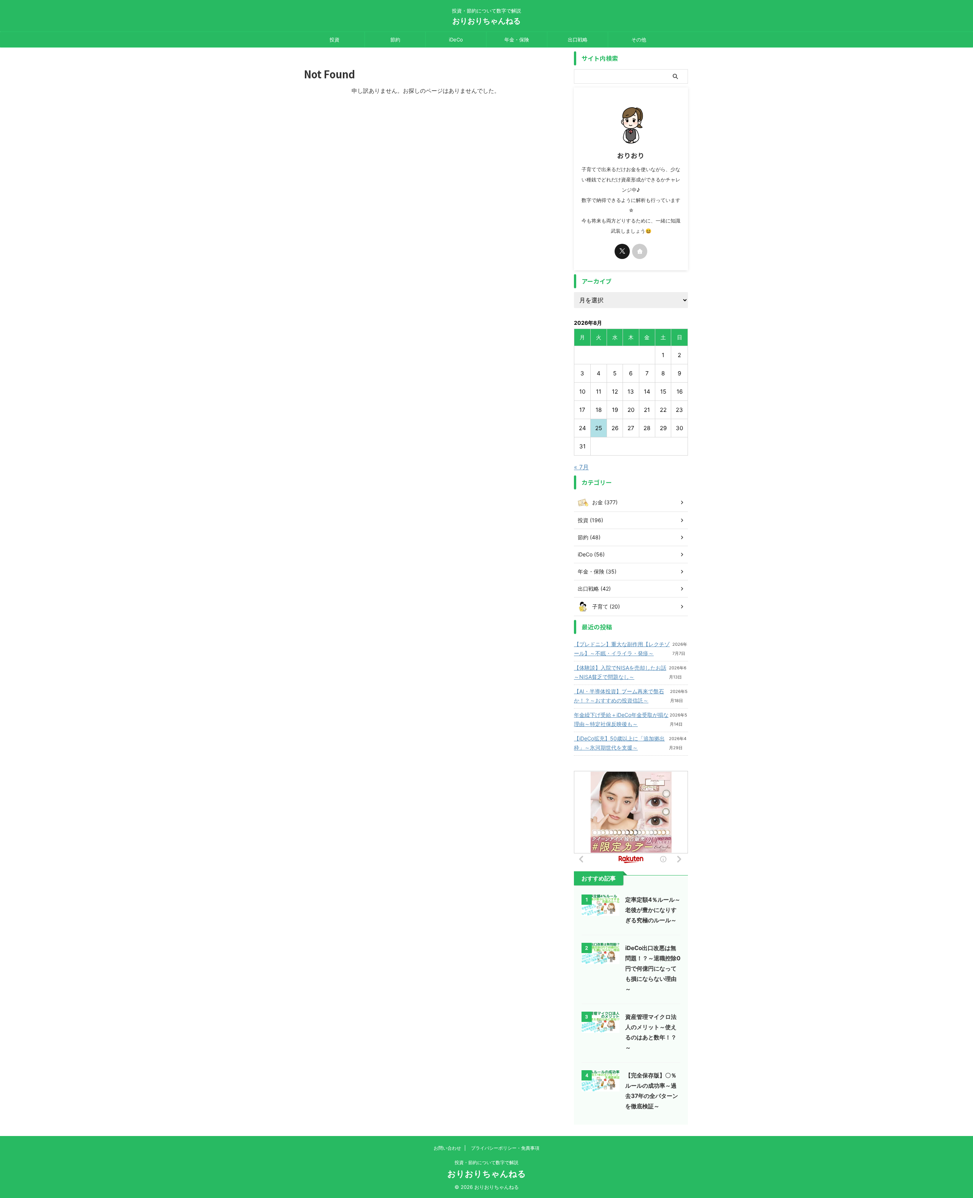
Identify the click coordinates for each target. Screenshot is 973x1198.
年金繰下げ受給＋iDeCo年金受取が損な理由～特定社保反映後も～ (621, 719)
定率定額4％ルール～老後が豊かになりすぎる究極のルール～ (652, 910)
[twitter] (622, 251)
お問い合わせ (447, 1148)
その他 (638, 40)
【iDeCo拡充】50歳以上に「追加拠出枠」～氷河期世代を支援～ (619, 743)
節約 (395, 40)
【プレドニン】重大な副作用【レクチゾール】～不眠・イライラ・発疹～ (622, 648)
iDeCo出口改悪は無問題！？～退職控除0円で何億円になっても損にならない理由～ (652, 968)
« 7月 (581, 467)
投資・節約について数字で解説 (486, 1162)
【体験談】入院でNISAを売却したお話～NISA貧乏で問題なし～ (620, 672)
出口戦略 (578, 40)
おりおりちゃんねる (486, 20)
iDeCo (456, 40)
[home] (639, 251)
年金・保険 (516, 40)
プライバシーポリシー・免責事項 (505, 1148)
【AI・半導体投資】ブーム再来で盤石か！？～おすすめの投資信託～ (619, 696)
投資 (334, 40)
